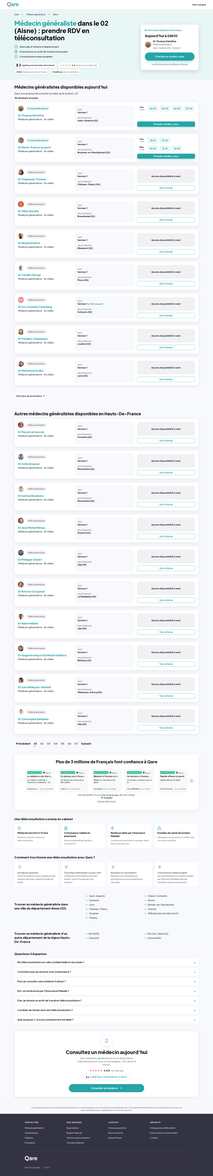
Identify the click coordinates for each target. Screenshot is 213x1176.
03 (48, 743)
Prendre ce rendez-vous (169, 56)
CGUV (47, 1167)
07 (76, 743)
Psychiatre (30, 1142)
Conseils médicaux (75, 1142)
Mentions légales (32, 1167)
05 (62, 743)
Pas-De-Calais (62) (158, 933)
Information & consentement (164, 1132)
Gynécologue (31, 1132)
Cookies (154, 1137)
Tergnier (94, 913)
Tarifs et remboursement (78, 1137)
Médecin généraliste (36, 14)
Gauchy (152, 908)
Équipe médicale (74, 1132)
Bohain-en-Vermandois (161, 904)
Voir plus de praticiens (29, 395)
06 (69, 743)
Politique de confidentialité (162, 1128)
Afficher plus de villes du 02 (163, 913)
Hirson (151, 900)
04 (56, 743)
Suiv (86, 743)
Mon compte (199, 4)
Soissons (94, 900)
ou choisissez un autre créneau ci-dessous (170, 64)
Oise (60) (94, 937)
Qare (16, 14)
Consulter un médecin (104, 1088)
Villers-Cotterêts (157, 895)
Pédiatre (29, 1137)
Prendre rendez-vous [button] (166, 124)
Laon (91, 904)
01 (35, 743)
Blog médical (73, 1128)
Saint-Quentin (97, 895)
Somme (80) (154, 937)
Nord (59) (94, 933)
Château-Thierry (98, 908)
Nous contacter (115, 1132)
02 (42, 743)
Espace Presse (115, 1137)
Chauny (93, 917)
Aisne (55, 14)
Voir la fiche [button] (166, 187)
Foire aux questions (117, 1128)
